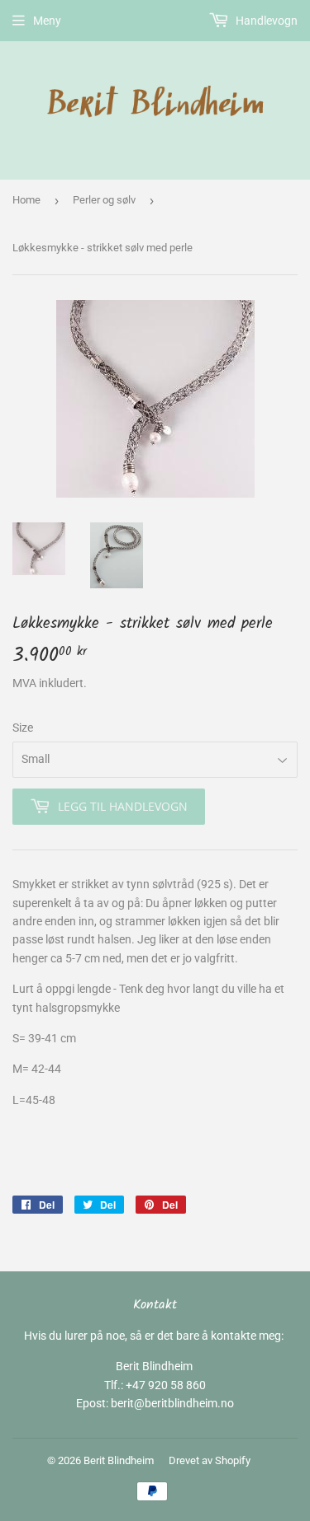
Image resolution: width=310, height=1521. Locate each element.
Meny (47, 20)
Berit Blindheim (118, 1460)
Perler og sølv (104, 200)
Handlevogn (265, 20)
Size (22, 727)
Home (26, 200)
